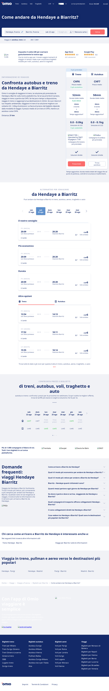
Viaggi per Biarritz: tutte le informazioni (71, 543)
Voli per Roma (61, 649)
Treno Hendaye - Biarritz (12, 543)
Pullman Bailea (35, 656)
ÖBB (4, 659)
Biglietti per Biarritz (40, 583)
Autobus (24, 4)
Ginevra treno (8, 656)
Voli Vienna (59, 666)
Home (4, 583)
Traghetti (38, 4)
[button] (50, 32)
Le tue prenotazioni (78, 4)
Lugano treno (8, 663)
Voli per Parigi (61, 646)
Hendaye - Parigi (8, 571)
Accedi (105, 4)
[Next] (86, 211)
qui (54, 366)
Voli (31, 4)
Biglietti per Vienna (89, 655)
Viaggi (11, 583)
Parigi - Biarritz (60, 571)
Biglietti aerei (61, 642)
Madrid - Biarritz (87, 571)
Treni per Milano (9, 646)
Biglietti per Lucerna (89, 662)
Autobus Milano (35, 649)
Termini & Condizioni (40, 684)
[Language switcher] (63, 4)
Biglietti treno (8, 642)
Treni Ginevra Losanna (11, 652)
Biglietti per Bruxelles (90, 665)
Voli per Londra (61, 652)
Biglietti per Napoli (89, 652)
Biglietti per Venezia (89, 669)
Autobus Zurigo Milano (38, 659)
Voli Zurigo (59, 656)
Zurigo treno (7, 666)
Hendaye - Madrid (35, 571)
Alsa (30, 666)
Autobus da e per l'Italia (39, 663)
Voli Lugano (60, 659)
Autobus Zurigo (35, 646)
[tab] (36, 301)
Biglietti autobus (36, 642)
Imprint (25, 684)
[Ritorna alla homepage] (8, 4)
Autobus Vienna (35, 652)
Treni (17, 4)
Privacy (54, 684)
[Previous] (22, 413)
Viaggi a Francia (23, 583)
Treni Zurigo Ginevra (10, 649)
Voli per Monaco (62, 663)
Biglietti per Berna (89, 658)
